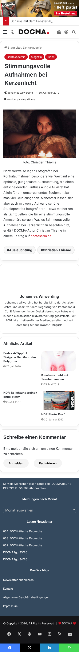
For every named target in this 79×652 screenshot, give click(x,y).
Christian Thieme (57, 250)
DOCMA (67, 623)
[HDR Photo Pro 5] (58, 400)
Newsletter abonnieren (18, 580)
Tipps (51, 57)
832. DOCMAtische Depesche (22, 545)
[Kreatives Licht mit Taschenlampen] (58, 361)
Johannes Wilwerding (20, 92)
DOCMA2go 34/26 (15, 559)
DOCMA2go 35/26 (15, 552)
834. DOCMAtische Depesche (22, 531)
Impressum (10, 606)
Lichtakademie (32, 47)
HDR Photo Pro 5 (53, 414)
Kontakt (8, 588)
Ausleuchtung (20, 250)
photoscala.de (41, 236)
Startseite (14, 47)
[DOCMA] (34, 32)
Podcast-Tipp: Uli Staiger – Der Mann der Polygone (19, 357)
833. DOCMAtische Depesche (22, 538)
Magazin (36, 57)
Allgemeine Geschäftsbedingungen (26, 597)
